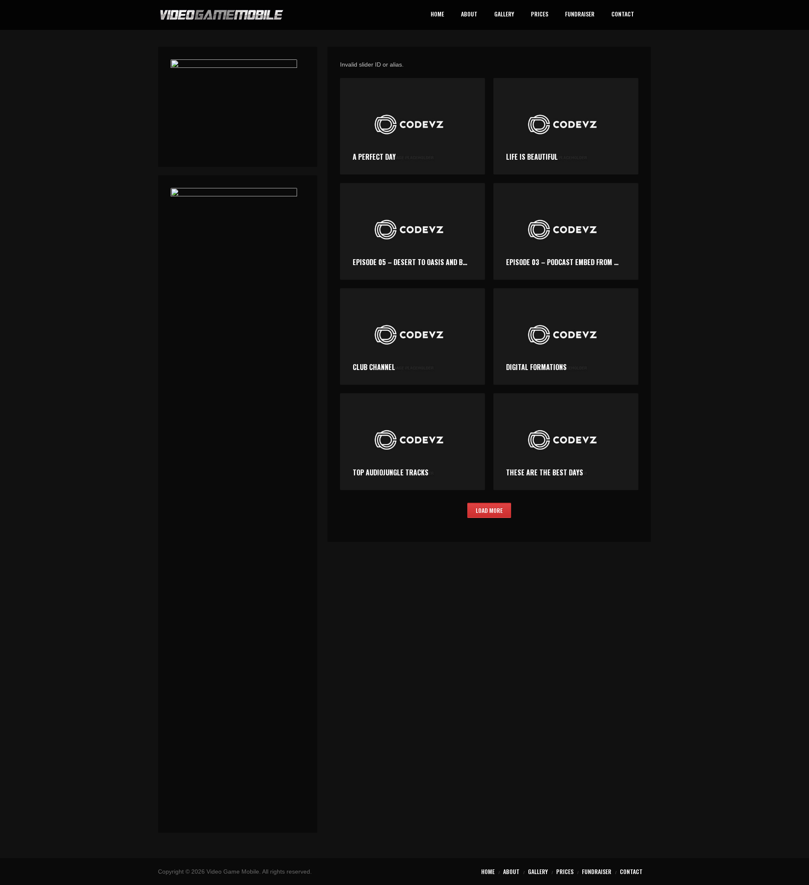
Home (437, 14)
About (469, 14)
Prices (539, 14)
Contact (622, 14)
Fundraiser (580, 14)
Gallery (504, 14)
